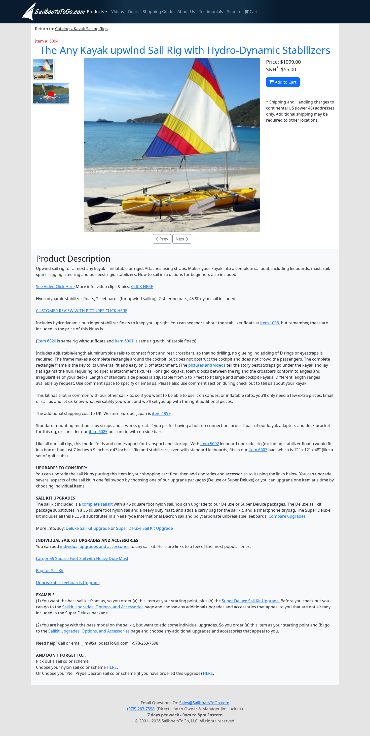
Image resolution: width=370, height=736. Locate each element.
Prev (163, 239)
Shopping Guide (158, 11)
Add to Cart (285, 82)
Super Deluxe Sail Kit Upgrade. (251, 601)
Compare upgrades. (288, 516)
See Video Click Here (55, 286)
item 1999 (161, 413)
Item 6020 (46, 341)
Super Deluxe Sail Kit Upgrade (144, 528)
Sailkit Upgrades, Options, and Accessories (102, 607)
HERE (112, 667)
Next (181, 239)
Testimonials (211, 11)
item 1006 (269, 323)
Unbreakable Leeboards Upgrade (68, 582)
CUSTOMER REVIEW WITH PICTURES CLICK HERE (81, 310)
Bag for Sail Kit (50, 570)
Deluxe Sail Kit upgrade (88, 528)
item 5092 (209, 443)
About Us (186, 11)
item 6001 (124, 341)
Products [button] (95, 11)
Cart (253, 11)
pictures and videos (207, 365)
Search (233, 11)
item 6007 (258, 449)
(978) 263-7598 (141, 709)
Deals (133, 11)
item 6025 (98, 431)
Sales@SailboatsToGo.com (204, 703)
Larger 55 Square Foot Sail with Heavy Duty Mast (82, 558)
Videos (117, 11)
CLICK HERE (142, 286)
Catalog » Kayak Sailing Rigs (81, 28)
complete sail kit (97, 504)
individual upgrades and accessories (94, 546)
